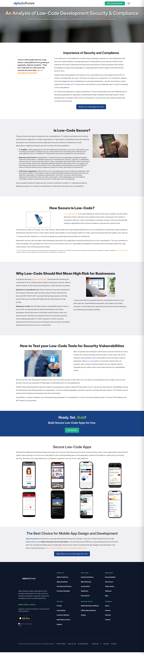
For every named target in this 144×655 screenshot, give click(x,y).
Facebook (95, 644)
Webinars (108, 591)
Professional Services (64, 586)
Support (59, 624)
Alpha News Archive (63, 619)
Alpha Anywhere (32, 539)
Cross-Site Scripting (122, 250)
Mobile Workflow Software (90, 606)
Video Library (109, 586)
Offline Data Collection (88, 610)
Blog (106, 595)
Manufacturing (86, 582)
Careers (107, 619)
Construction (85, 586)
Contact (107, 610)
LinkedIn (106, 644)
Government (85, 595)
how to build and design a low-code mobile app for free (66, 548)
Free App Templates (63, 591)
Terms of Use (71, 644)
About (107, 606)
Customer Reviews (63, 615)
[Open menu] (129, 3)
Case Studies (61, 610)
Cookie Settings (83, 644)
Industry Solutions (87, 577)
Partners (108, 615)
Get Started (72, 430)
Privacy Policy (61, 644)
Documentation (110, 577)
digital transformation (39, 279)
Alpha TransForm (62, 577)
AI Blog (83, 615)
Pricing (59, 606)
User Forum (109, 582)
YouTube (113, 644)
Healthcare (84, 591)
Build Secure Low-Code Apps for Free (72, 554)
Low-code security (71, 214)
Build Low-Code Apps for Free (91, 107)
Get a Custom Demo (114, 3)
